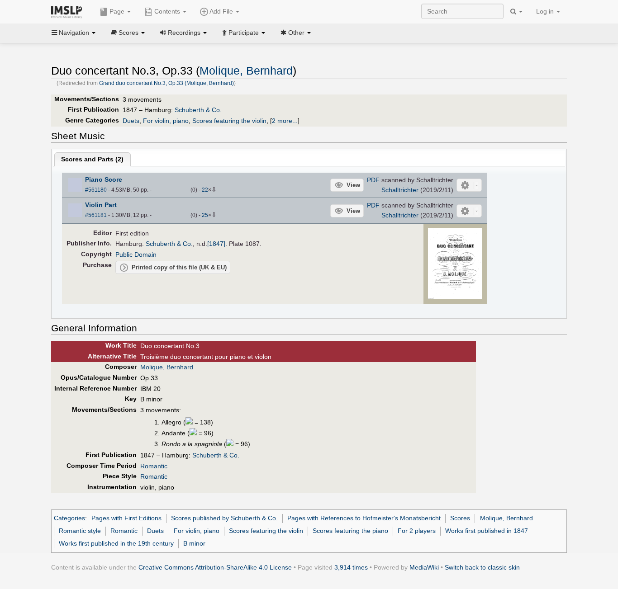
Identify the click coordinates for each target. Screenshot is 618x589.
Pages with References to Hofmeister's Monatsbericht (364, 518)
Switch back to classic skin (482, 567)
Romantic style (80, 530)
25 (205, 215)
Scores (460, 518)
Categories (69, 518)
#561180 (96, 190)
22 (205, 190)
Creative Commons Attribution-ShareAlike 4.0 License (215, 567)
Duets (131, 120)
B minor (194, 543)
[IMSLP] (68, 11)
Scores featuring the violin (229, 120)
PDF (373, 180)
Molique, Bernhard (246, 71)
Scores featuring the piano (350, 530)
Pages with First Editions (126, 518)
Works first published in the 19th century (116, 543)
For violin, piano (166, 120)
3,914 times (351, 567)
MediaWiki (424, 567)
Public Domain (136, 254)
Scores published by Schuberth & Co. (224, 518)
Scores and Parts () (92, 159)
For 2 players (417, 530)
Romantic (153, 466)
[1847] (216, 243)
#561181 (96, 215)
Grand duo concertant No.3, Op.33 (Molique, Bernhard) (166, 83)
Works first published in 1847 (486, 530)
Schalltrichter (399, 189)
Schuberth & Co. (198, 109)
